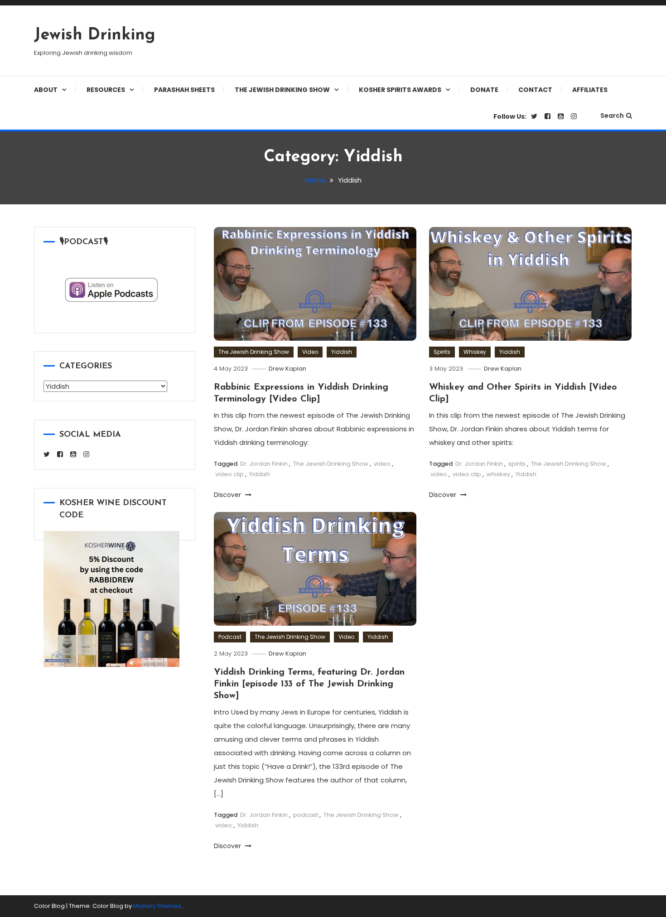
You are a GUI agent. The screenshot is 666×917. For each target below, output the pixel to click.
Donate (484, 89)
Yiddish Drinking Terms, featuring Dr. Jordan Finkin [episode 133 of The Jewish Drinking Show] (309, 684)
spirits (517, 463)
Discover (228, 494)
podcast (305, 815)
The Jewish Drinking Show (282, 89)
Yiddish (341, 352)
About (46, 89)
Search (612, 115)
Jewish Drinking (94, 35)
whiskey (498, 474)
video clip (229, 474)
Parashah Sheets (184, 89)
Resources (106, 89)
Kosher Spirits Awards (400, 89)
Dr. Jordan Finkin (264, 463)
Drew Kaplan (287, 368)
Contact (535, 89)
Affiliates (590, 89)
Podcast (229, 637)
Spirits (442, 352)
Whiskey (474, 352)
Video (310, 352)
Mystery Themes (157, 906)
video (382, 463)
